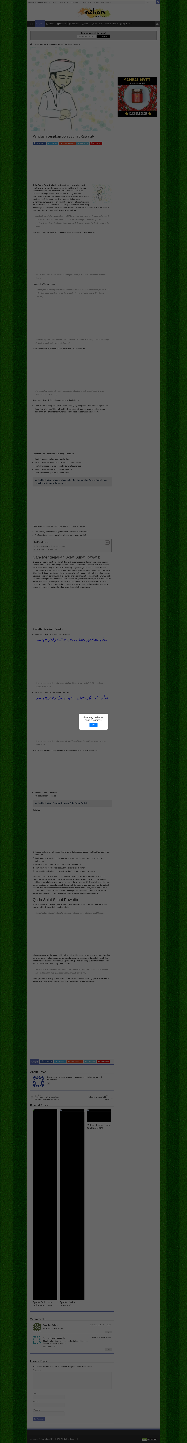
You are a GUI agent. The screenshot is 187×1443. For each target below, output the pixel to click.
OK (93, 725)
